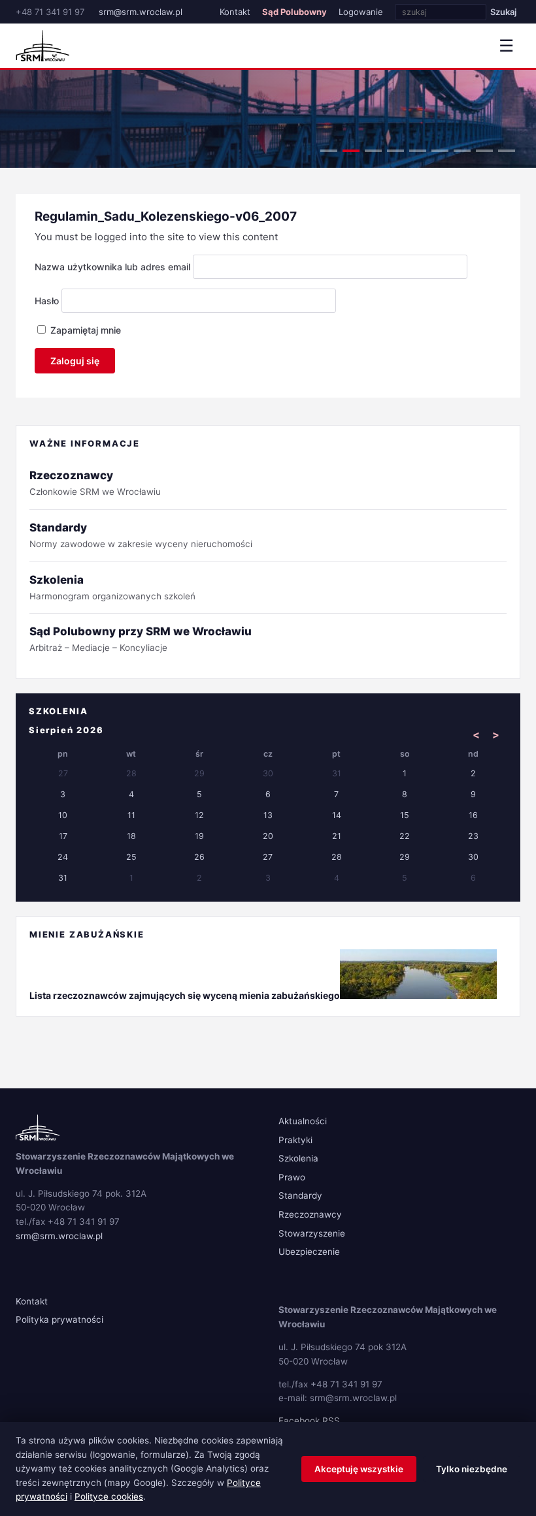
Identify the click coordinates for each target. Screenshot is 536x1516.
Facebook (299, 1420)
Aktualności (302, 1121)
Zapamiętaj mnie (84, 330)
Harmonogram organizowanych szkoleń (112, 587)
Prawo (291, 1177)
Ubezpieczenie (309, 1251)
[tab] (328, 151)
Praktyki (295, 1140)
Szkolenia (298, 1158)
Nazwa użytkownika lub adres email (112, 266)
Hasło (47, 300)
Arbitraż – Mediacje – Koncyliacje (140, 639)
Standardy (300, 1195)
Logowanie (361, 12)
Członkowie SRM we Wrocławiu (95, 483)
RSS (331, 1420)
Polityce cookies (109, 1496)
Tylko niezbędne (471, 1469)
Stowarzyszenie (311, 1233)
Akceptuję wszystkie (358, 1469)
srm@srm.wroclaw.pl (140, 12)
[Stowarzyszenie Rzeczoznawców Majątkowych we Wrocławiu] (42, 45)
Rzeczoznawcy (310, 1214)
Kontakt (235, 12)
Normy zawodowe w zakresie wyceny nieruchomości (140, 535)
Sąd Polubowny (294, 12)
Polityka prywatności (59, 1319)
